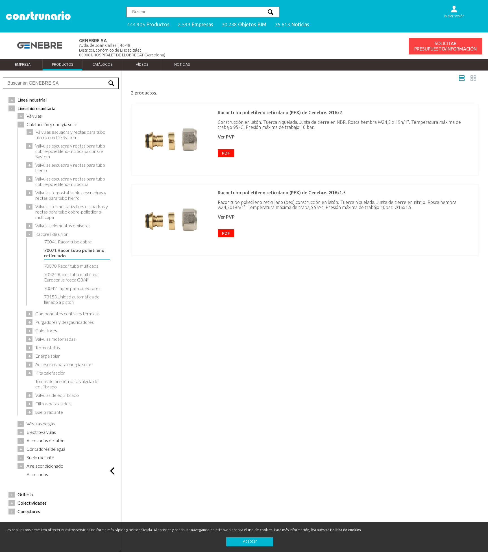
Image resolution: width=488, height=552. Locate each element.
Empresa (22, 64)
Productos (62, 64)
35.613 (292, 24)
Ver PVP (226, 136)
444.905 (148, 24)
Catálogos (102, 64)
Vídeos (142, 64)
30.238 (244, 24)
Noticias (182, 64)
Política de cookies (345, 530)
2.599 (195, 24)
